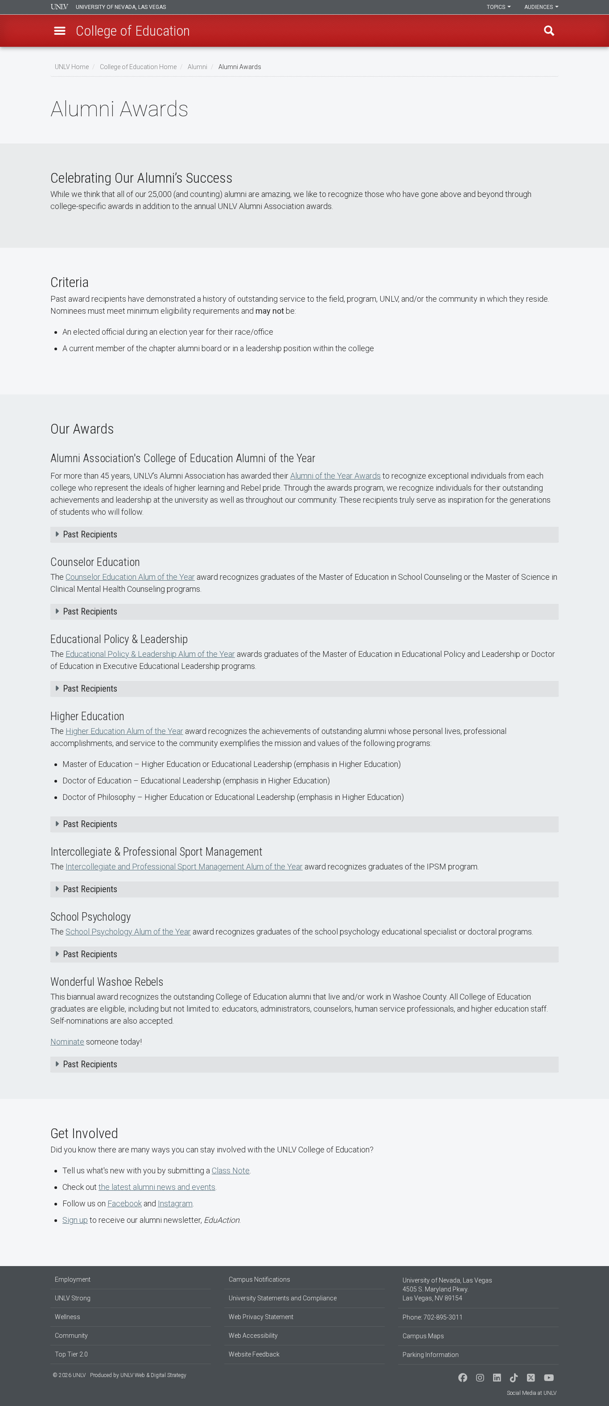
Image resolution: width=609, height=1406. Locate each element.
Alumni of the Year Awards (335, 475)
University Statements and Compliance (283, 1298)
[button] (60, 31)
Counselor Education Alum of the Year (130, 577)
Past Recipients (90, 534)
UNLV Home (72, 66)
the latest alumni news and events (157, 1187)
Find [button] (549, 31)
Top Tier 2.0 (71, 1354)
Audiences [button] (539, 7)
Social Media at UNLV (531, 1393)
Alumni (197, 66)
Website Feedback (254, 1354)
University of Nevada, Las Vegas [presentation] (121, 7)
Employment (73, 1279)
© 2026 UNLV (69, 1375)
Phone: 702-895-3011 (433, 1317)
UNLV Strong (73, 1298)
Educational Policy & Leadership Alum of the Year (150, 654)
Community (71, 1335)
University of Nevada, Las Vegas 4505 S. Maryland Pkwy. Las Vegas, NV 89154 (447, 1289)
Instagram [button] (175, 1203)
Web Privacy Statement (261, 1316)
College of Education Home (138, 66)
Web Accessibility (253, 1335)
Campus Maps (423, 1336)
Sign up (75, 1220)
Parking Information (431, 1354)
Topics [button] (496, 7)
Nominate (67, 1041)
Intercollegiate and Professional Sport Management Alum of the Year (184, 866)
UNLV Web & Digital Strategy (153, 1375)
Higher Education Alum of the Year (124, 731)
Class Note (231, 1170)
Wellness (67, 1316)
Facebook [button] (124, 1203)
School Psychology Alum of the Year (128, 931)
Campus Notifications (259, 1279)
